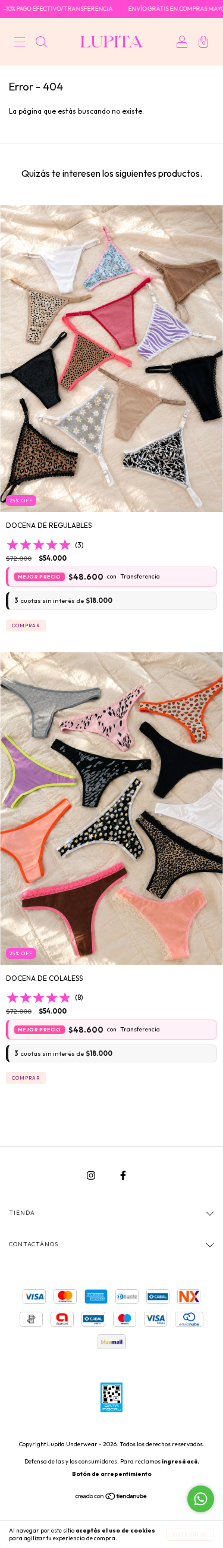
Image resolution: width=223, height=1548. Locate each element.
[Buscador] (41, 43)
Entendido (190, 1534)
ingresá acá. (180, 1461)
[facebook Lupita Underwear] (123, 1175)
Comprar (26, 625)
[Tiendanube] (111, 1497)
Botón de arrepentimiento (112, 1474)
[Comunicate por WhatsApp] (200, 1499)
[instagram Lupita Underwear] (91, 1175)
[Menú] (20, 43)
